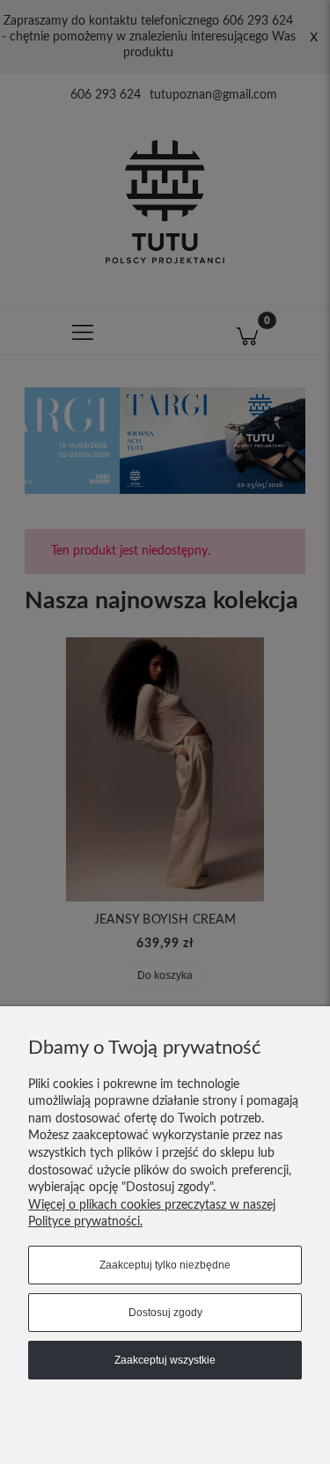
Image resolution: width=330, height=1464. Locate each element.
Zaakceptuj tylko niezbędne (165, 1265)
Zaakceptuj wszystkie (165, 1360)
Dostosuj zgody (165, 1312)
